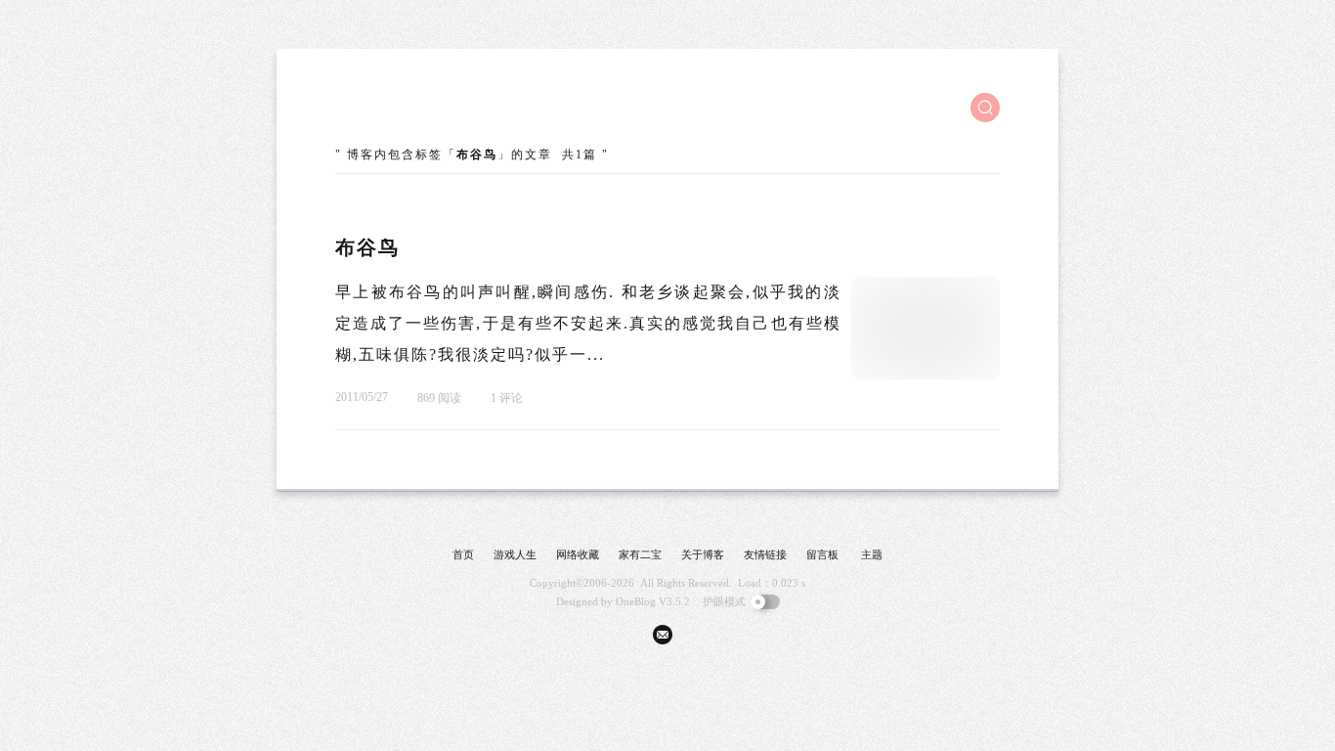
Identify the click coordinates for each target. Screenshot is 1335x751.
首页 (463, 554)
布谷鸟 (367, 247)
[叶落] (408, 107)
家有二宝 (640, 554)
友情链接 (765, 554)
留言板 (822, 554)
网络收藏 (577, 554)
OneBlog (636, 601)
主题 (872, 554)
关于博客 (702, 554)
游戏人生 (515, 554)
